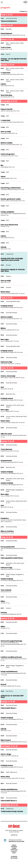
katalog (14, 851)
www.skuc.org (14, 834)
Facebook (14, 856)
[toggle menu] (2, 2)
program (14, 846)
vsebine (14, 848)
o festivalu (14, 850)
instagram (14, 858)
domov (14, 845)
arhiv (14, 853)
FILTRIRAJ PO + (23, 11)
